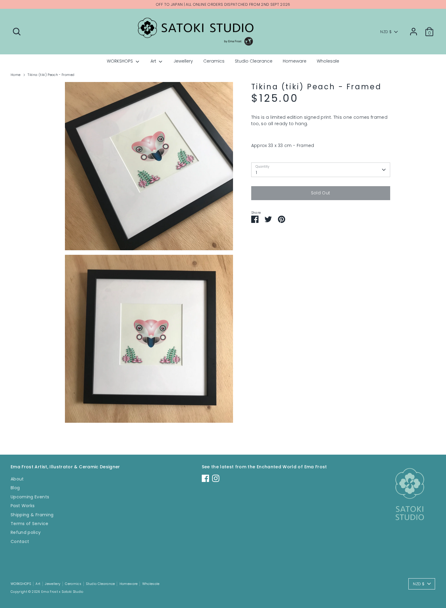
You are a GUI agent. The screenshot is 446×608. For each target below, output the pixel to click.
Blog (15, 488)
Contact (20, 541)
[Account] (413, 32)
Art (153, 61)
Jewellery (183, 61)
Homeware (294, 61)
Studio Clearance (253, 61)
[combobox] (320, 169)
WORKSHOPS (120, 61)
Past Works (23, 506)
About (17, 479)
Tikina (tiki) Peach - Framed (51, 75)
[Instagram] (215, 478)
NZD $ (386, 31)
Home (15, 75)
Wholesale (328, 61)
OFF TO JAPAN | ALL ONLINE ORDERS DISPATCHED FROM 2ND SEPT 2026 (223, 4)
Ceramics (214, 61)
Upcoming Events (30, 497)
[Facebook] (205, 478)
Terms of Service (30, 524)
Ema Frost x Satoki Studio (62, 591)
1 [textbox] (256, 172)
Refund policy (26, 532)
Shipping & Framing (32, 515)
